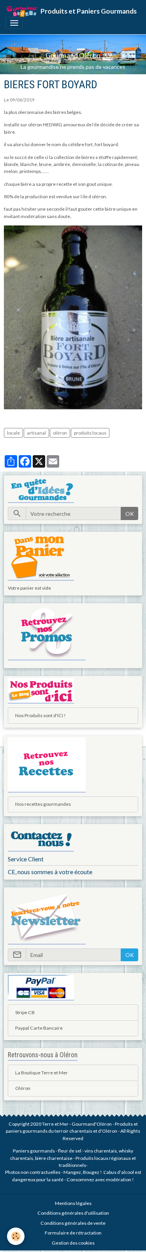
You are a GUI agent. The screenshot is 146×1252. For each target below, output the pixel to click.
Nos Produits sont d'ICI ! (40, 715)
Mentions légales (73, 1203)
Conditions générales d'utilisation (73, 1213)
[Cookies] (16, 1236)
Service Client (26, 859)
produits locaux (90, 433)
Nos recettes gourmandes (43, 804)
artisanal (36, 433)
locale (13, 433)
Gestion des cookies (73, 1243)
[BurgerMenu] (14, 23)
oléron (60, 433)
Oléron (22, 1088)
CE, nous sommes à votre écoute (50, 871)
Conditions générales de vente (73, 1223)
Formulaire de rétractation (73, 1233)
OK (129, 513)
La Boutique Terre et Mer (41, 1073)
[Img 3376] (73, 317)
